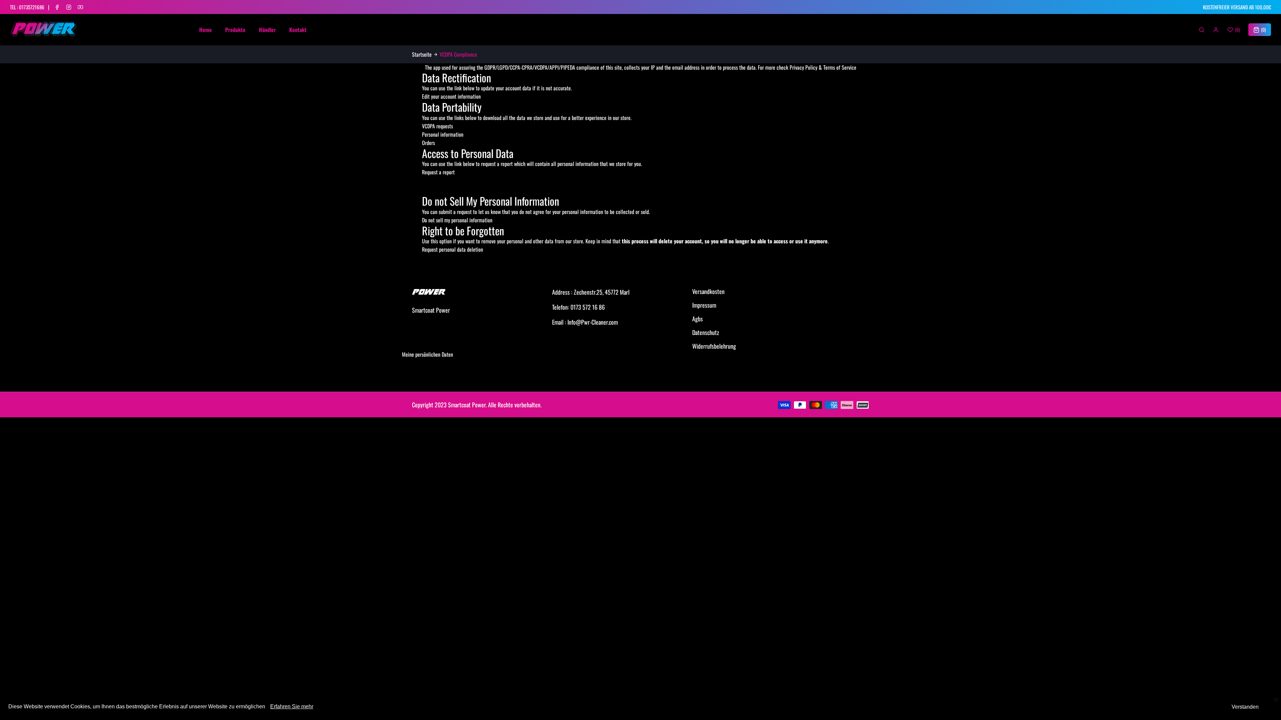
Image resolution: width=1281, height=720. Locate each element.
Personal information (442, 134)
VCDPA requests (437, 126)
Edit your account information (451, 96)
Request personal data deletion (452, 249)
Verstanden (1245, 707)
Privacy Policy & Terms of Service (823, 67)
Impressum (704, 305)
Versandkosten (708, 291)
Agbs (697, 318)
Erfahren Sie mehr (291, 706)
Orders (428, 143)
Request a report (438, 172)
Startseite (422, 54)
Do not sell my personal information (457, 220)
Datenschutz (705, 332)
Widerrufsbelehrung (714, 346)
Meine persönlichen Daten (427, 354)
